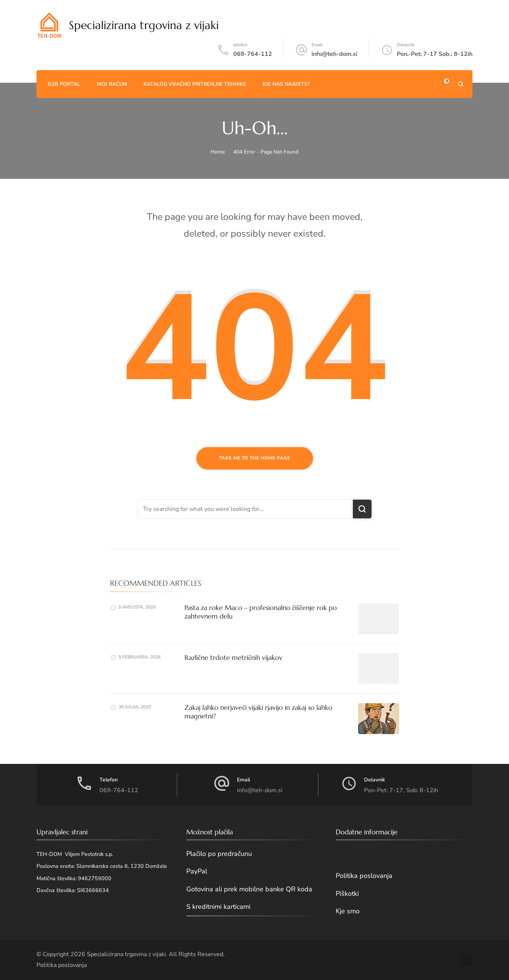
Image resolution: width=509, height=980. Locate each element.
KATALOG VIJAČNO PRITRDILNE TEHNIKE (194, 84)
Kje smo (348, 911)
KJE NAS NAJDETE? (286, 84)
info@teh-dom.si (334, 54)
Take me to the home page (254, 458)
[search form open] (460, 84)
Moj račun (112, 84)
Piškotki (347, 893)
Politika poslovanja (364, 875)
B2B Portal (64, 84)
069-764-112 (252, 54)
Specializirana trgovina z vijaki (144, 25)
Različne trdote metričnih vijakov (233, 657)
